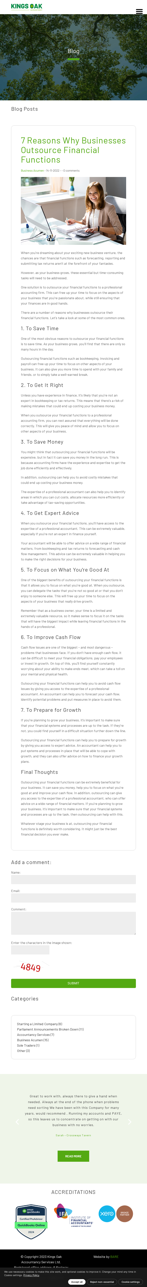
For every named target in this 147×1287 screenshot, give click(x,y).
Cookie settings (131, 1281)
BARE (114, 1256)
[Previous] (18, 1122)
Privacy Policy (31, 1275)
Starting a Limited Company (39, 1024)
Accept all (76, 1281)
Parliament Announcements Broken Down (50, 1029)
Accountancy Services (35, 1034)
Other (23, 1051)
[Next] (129, 1122)
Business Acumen (32, 170)
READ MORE (73, 1156)
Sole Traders (28, 1045)
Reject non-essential (102, 1281)
